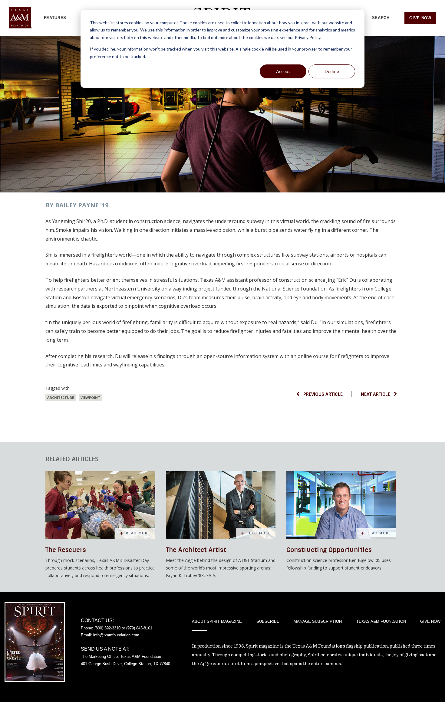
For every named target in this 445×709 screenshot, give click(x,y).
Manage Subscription (318, 621)
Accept (283, 71)
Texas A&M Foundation (381, 621)
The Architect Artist (196, 550)
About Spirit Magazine (217, 621)
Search (381, 17)
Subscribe (267, 621)
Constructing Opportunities (329, 550)
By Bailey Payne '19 (76, 205)
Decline (332, 71)
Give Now (420, 18)
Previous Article (323, 394)
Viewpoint (90, 397)
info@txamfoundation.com (116, 635)
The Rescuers (65, 550)
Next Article (375, 394)
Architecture (60, 397)
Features (55, 17)
